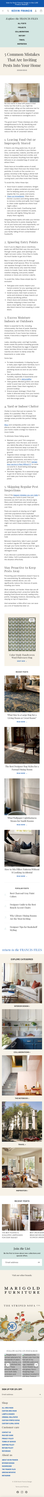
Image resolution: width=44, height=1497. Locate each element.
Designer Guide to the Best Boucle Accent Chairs (23, 906)
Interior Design (8, 1463)
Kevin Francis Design (25, 1482)
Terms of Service (9, 1441)
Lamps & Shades (8, 1414)
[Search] (8, 10)
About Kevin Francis (10, 1460)
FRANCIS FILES (22, 950)
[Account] (35, 10)
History (22, 36)
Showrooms (7, 1466)
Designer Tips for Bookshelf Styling (23, 928)
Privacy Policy (8, 1438)
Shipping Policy (8, 1445)
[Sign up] (38, 1262)
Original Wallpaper (10, 1417)
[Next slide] (39, 1221)
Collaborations (22, 32)
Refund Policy (7, 1448)
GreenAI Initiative (9, 1472)
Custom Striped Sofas (11, 1420)
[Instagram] (22, 1492)
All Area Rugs (7, 1408)
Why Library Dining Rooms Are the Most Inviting (23, 917)
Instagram (6, 1475)
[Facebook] (17, 1492)
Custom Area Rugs (9, 1411)
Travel (22, 40)
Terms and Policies (22, 1487)
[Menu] (3, 11)
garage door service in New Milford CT (22, 463)
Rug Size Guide (7, 1435)
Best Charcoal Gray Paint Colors (22, 895)
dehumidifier (26, 379)
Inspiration (22, 44)
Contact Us (6, 1432)
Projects (22, 27)
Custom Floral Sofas (10, 1423)
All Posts (22, 23)
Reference (6, 1451)
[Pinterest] (26, 1492)
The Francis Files (9, 1469)
